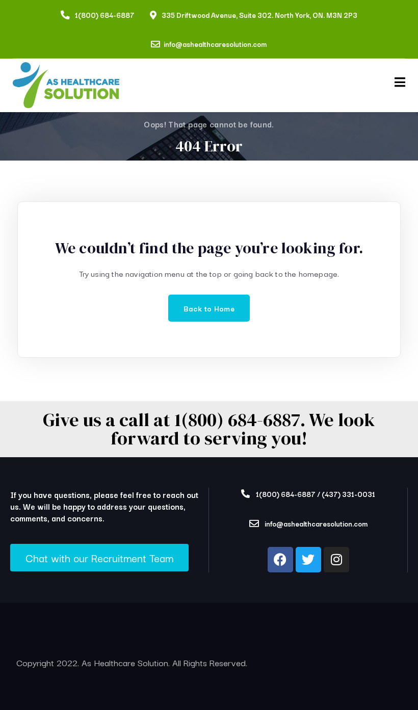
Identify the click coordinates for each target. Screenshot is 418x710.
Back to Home (209, 308)
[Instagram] (336, 559)
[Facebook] (280, 559)
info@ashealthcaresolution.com (215, 43)
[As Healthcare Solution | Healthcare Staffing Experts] (66, 85)
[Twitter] (308, 559)
